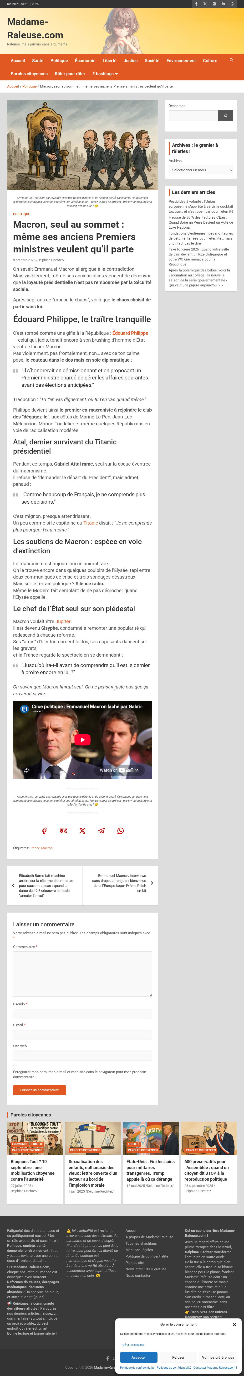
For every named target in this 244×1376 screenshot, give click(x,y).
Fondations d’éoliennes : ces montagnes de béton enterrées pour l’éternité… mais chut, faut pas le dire (201, 238)
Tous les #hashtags (141, 1243)
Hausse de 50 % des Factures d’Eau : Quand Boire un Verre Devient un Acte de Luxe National (201, 222)
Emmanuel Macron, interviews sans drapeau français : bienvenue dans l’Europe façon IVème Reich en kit (119, 883)
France (35, 848)
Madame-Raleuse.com (111, 1367)
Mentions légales (139, 1250)
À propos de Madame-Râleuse (149, 1237)
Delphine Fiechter (50, 260)
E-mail (19, 1025)
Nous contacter (138, 1275)
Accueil (18, 60)
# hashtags (103, 73)
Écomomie (85, 60)
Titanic (90, 523)
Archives (176, 160)
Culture (210, 60)
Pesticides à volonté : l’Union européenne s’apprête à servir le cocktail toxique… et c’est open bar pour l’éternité (201, 206)
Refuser (178, 1357)
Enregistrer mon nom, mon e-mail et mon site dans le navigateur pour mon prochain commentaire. (79, 1074)
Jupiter (63, 621)
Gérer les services (133, 1345)
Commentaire (25, 947)
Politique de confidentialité (137, 1367)
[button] (234, 1324)
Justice (131, 60)
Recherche (177, 106)
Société (152, 60)
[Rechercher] (225, 115)
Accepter (139, 1357)
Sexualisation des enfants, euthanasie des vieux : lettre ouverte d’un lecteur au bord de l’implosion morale (93, 1173)
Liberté (110, 60)
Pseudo (19, 1004)
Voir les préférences (218, 1357)
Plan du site (135, 1263)
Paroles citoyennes (29, 73)
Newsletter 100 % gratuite (146, 1269)
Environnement (181, 60)
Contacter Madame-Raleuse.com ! (215, 1367)
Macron (47, 848)
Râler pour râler (70, 73)
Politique (59, 60)
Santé (37, 60)
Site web (20, 1046)
